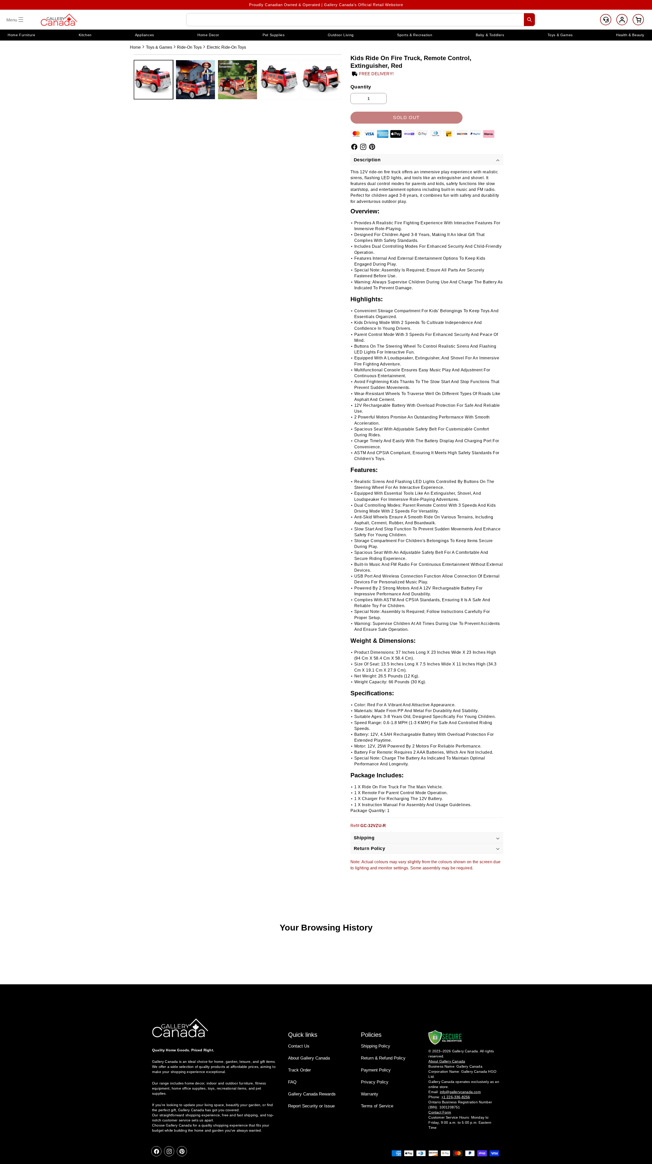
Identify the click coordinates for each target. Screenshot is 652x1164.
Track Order (299, 1070)
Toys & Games (159, 47)
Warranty (369, 1094)
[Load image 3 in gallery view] (237, 79)
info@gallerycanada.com (460, 1092)
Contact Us (298, 1046)
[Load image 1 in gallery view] (153, 79)
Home (135, 47)
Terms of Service (377, 1106)
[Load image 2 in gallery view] (195, 79)
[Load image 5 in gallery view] (321, 79)
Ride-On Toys (189, 47)
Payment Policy (376, 1070)
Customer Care (605, 19)
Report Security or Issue (311, 1106)
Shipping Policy (375, 1046)
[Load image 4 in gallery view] (279, 79)
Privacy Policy (374, 1082)
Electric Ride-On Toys (226, 47)
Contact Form (439, 1112)
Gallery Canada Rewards (312, 1094)
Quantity (361, 86)
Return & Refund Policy (383, 1058)
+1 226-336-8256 (455, 1097)
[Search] (529, 19)
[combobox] (360, 19)
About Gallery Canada (309, 1058)
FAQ (292, 1082)
